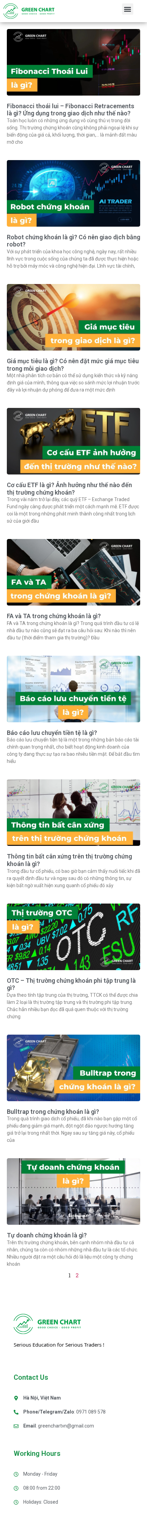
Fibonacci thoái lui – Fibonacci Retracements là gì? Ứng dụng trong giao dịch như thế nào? (70, 109)
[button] (127, 9)
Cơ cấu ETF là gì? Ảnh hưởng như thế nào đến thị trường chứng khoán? (69, 488)
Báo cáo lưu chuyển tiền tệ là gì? (52, 732)
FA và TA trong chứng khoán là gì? (54, 616)
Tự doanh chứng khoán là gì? (47, 1235)
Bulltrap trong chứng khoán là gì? (53, 1111)
